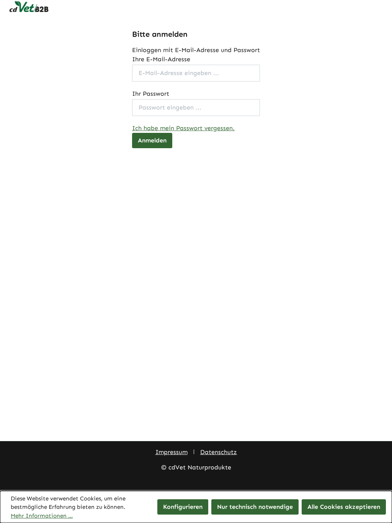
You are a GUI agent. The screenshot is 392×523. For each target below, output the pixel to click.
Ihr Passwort (150, 93)
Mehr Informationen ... (42, 515)
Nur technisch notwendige (255, 506)
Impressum (171, 452)
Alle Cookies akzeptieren (343, 506)
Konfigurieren (183, 506)
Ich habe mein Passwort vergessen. (183, 128)
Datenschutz (218, 452)
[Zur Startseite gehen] (196, 7)
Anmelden (152, 140)
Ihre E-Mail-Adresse (161, 59)
